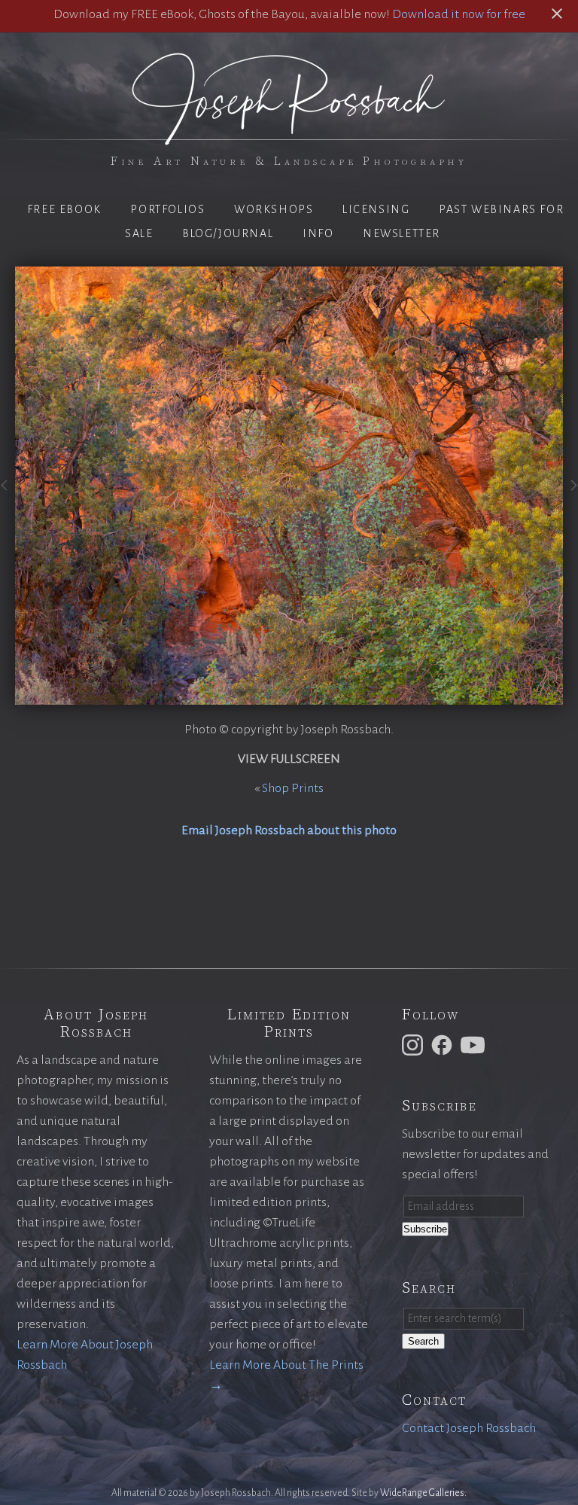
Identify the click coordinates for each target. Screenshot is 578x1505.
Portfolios (167, 209)
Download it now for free (458, 14)
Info (318, 233)
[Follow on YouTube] (475, 1044)
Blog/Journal (227, 233)
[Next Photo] (570, 494)
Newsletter (401, 233)
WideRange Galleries (422, 1493)
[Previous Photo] (7, 494)
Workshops (273, 209)
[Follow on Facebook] (444, 1044)
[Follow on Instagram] (414, 1044)
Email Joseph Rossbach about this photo (289, 830)
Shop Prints (293, 788)
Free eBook (64, 209)
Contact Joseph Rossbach (469, 1428)
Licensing (375, 209)
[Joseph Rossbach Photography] (289, 136)
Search (423, 1341)
